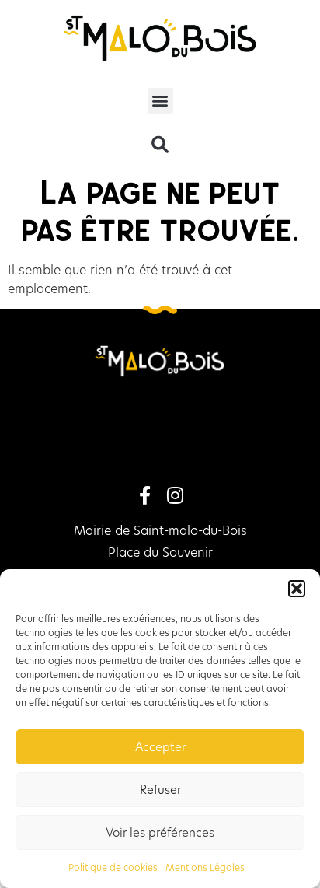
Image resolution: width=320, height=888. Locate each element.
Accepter (160, 747)
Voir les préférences (160, 832)
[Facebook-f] (145, 495)
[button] (296, 588)
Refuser (160, 789)
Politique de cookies (113, 867)
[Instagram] (175, 495)
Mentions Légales (205, 867)
